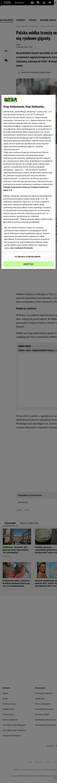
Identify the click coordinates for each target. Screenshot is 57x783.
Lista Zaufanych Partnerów (21, 248)
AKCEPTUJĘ (28, 264)
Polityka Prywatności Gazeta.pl (16, 187)
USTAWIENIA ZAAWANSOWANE (27, 257)
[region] (28, 182)
